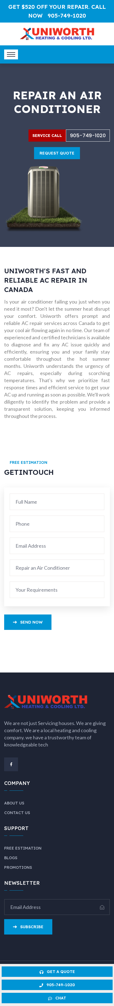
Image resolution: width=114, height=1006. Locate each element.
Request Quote (57, 153)
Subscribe (31, 926)
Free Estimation (23, 848)
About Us (14, 803)
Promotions (18, 867)
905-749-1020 (67, 15)
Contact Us (17, 812)
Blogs (10, 857)
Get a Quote (60, 971)
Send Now (31, 622)
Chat (60, 998)
